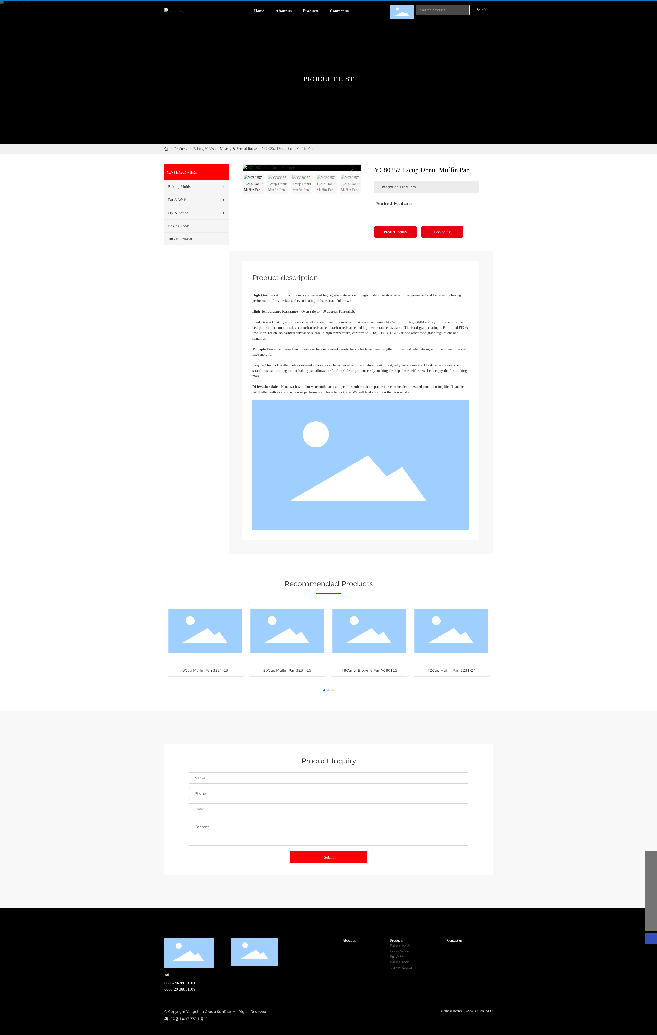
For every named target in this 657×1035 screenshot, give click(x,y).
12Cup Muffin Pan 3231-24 (452, 670)
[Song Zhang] (651, 856)
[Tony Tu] (651, 868)
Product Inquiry (395, 232)
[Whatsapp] (651, 902)
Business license (451, 1011)
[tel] (651, 914)
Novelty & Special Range (238, 149)
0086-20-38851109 (179, 989)
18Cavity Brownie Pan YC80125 (369, 670)
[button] (352, 167)
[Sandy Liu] (651, 879)
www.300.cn (475, 1011)
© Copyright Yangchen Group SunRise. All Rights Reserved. (215, 1011)
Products (180, 149)
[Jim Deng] (651, 891)
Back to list (442, 232)
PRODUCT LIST (328, 79)
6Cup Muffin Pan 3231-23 (205, 670)
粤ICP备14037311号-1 (186, 1019)
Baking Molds (203, 149)
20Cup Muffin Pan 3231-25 (287, 670)
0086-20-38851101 (179, 983)
